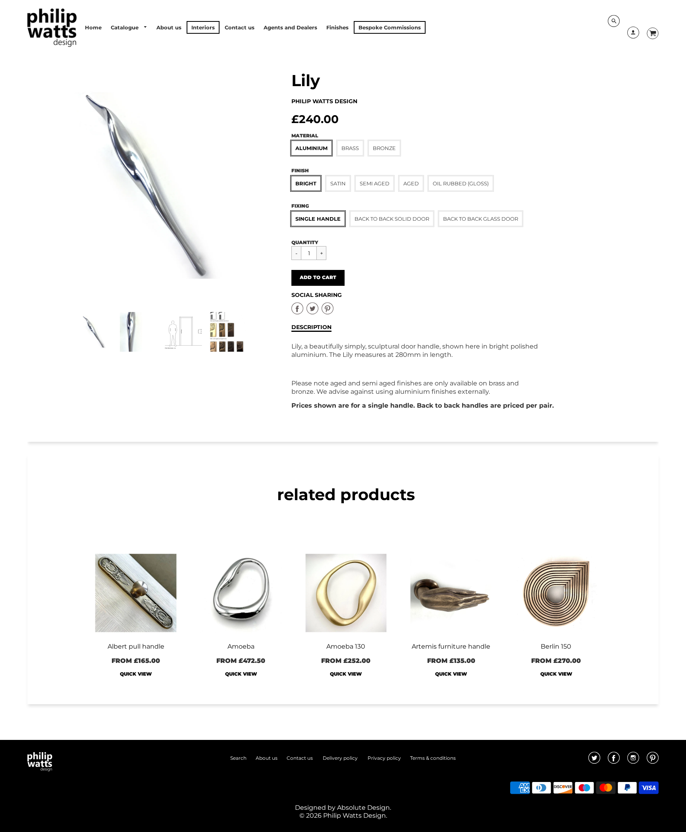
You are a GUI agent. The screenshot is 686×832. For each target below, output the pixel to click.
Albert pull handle (136, 646)
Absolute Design (363, 807)
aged (411, 183)
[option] (161, 185)
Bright (305, 183)
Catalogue (125, 27)
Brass (350, 148)
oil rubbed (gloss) (461, 183)
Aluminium (311, 148)
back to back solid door (392, 219)
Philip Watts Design (324, 101)
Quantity (304, 242)
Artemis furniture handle (451, 646)
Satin (338, 183)
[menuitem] (93, 27)
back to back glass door (480, 219)
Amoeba (240, 646)
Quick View (136, 674)
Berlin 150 (556, 646)
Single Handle (318, 219)
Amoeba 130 (345, 646)
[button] (318, 278)
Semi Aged (374, 183)
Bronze (384, 148)
